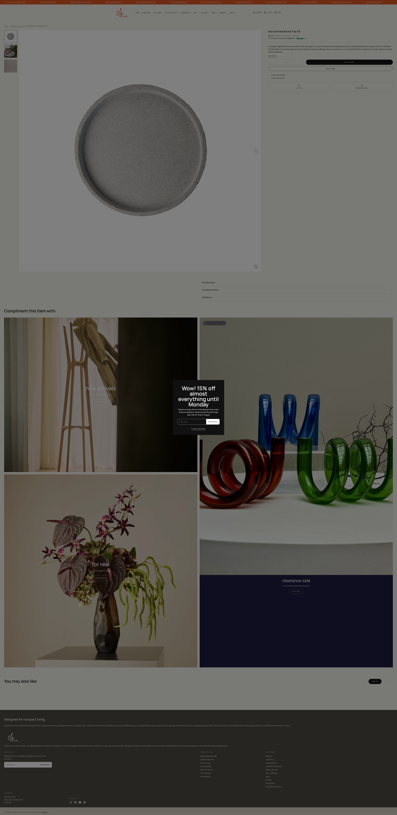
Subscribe (213, 421)
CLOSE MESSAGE (198, 429)
